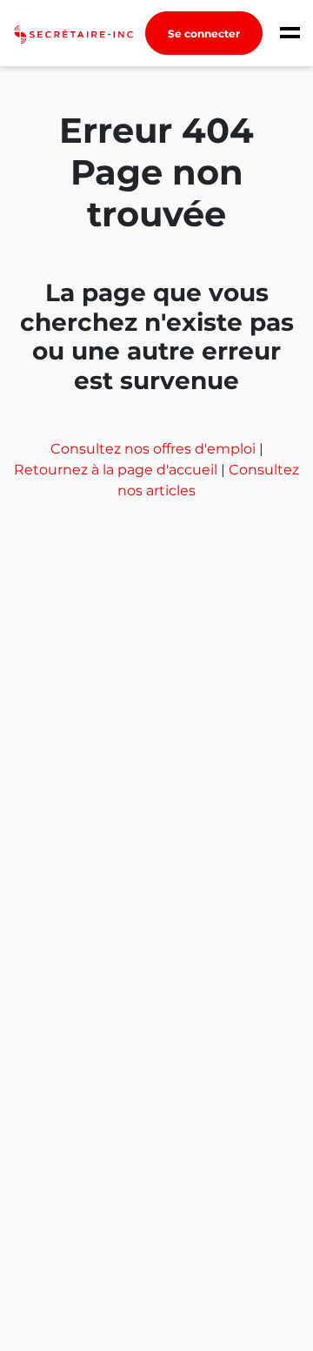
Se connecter (204, 33)
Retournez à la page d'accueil (117, 469)
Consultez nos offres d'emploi (154, 448)
